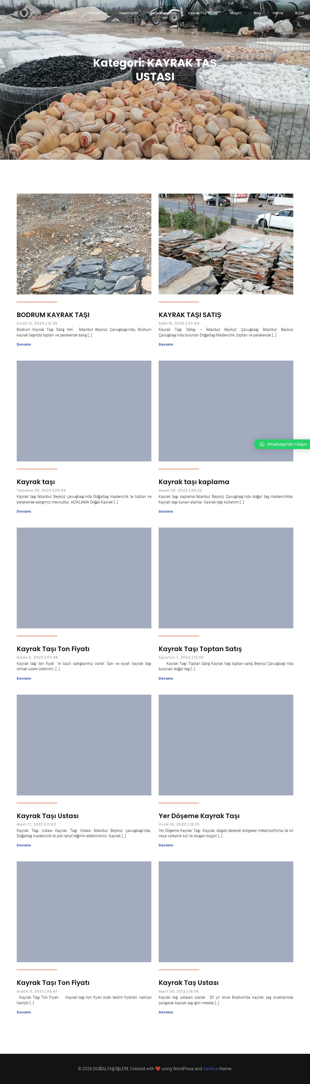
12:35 (53, 323)
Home (278, 13)
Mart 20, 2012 (172, 991)
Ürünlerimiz (98, 13)
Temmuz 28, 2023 (34, 490)
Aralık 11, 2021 (30, 991)
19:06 (194, 991)
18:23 (195, 824)
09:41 (52, 991)
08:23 (196, 490)
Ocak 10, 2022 (172, 824)
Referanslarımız (163, 13)
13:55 (199, 657)
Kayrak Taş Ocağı (202, 13)
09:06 (60, 490)
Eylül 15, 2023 (172, 323)
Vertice (210, 1069)
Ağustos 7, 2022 (175, 657)
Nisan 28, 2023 (173, 490)
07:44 (194, 323)
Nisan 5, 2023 (30, 657)
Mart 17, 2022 (30, 824)
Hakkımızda (128, 13)
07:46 (52, 657)
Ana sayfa (68, 13)
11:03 (51, 824)
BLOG (299, 13)
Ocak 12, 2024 (30, 323)
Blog (257, 13)
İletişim (236, 13)
